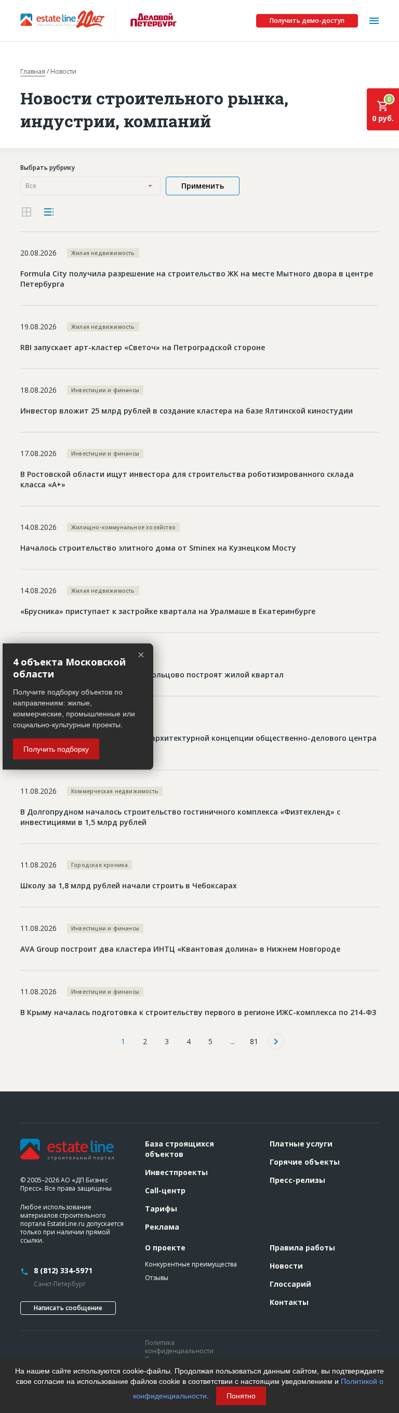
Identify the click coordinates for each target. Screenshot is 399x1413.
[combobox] (90, 186)
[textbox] (90, 186)
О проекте (165, 1247)
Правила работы (302, 1247)
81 (254, 1041)
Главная (32, 72)
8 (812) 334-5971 (63, 1270)
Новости (286, 1266)
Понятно (241, 1396)
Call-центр (165, 1190)
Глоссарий (290, 1284)
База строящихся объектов (179, 1149)
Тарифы (161, 1209)
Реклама (162, 1227)
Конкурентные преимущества (191, 1264)
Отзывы (156, 1277)
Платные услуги (301, 1144)
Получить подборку (56, 748)
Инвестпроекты (176, 1172)
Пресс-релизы (297, 1180)
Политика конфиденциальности (179, 1346)
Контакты (289, 1302)
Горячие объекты (305, 1162)
